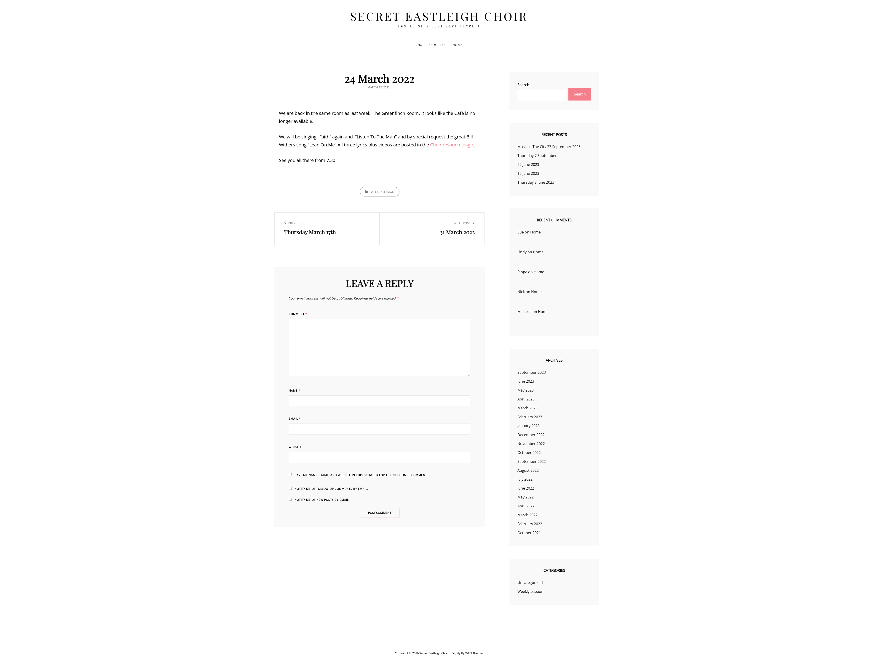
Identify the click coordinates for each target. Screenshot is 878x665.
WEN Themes (474, 653)
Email (295, 419)
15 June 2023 (528, 173)
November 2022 (531, 443)
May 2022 (525, 497)
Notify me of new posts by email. (322, 500)
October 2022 (529, 452)
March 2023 (527, 408)
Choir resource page (451, 145)
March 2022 (527, 514)
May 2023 (525, 390)
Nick (521, 291)
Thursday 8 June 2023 (535, 182)
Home (458, 44)
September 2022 (531, 461)
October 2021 (529, 532)
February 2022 (529, 523)
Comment (298, 314)
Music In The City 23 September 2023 (549, 146)
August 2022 (528, 470)
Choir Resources (430, 44)
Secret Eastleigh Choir (439, 16)
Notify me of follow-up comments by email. (331, 489)
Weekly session (382, 192)
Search (523, 84)
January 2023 (528, 425)
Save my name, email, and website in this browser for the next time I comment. (361, 475)
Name (294, 390)
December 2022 (531, 434)
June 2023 (525, 381)
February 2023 (529, 416)
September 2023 (531, 372)
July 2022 (525, 479)
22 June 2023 (528, 164)
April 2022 (526, 506)
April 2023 (526, 399)
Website (295, 447)
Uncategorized (530, 582)
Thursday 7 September (537, 155)
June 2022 (525, 488)
